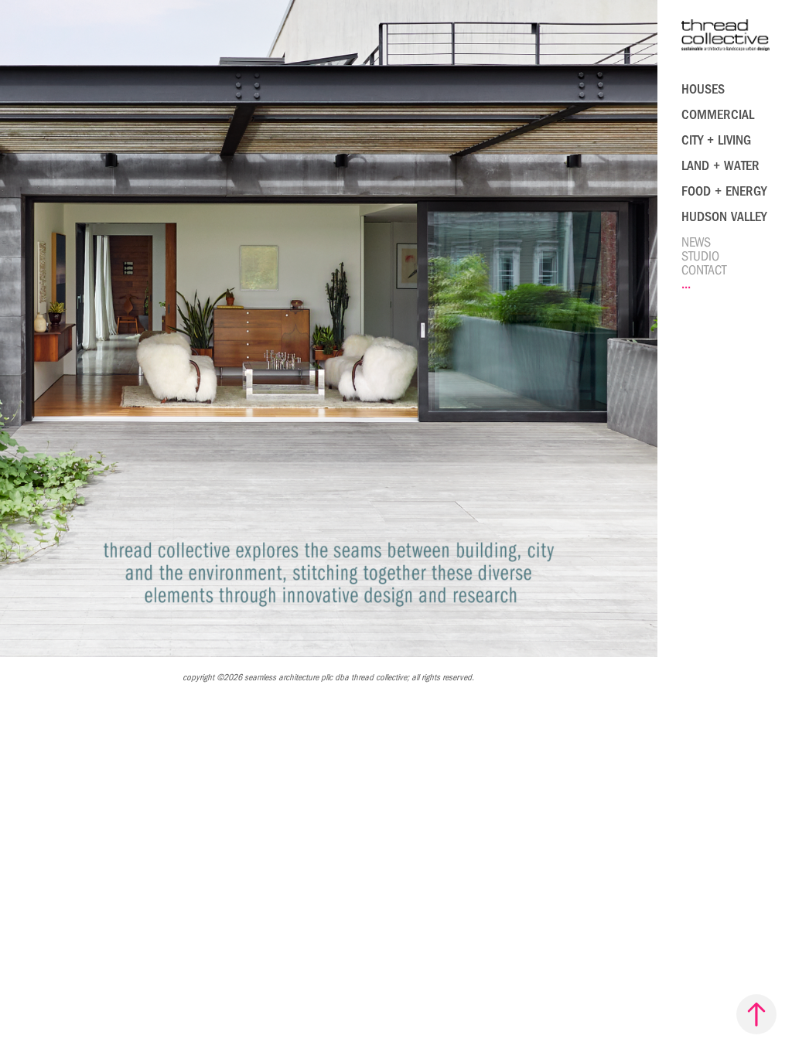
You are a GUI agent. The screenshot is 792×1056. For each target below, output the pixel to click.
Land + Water (720, 166)
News (696, 242)
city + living (716, 140)
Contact (703, 270)
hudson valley (723, 217)
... (686, 284)
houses (703, 89)
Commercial (717, 115)
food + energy (723, 191)
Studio (700, 256)
